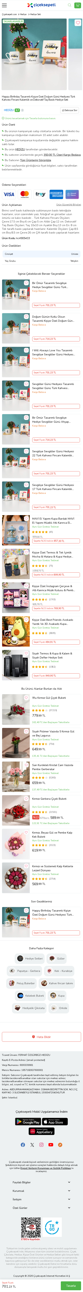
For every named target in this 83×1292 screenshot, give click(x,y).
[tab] (41, 1182)
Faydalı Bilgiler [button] (22, 1182)
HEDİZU (9, 110)
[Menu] (4, 5)
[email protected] (36, 1060)
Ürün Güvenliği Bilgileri (68, 204)
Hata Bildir (43, 1037)
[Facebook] (23, 1144)
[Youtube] (50, 1144)
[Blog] (60, 1144)
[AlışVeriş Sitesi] (77, 5)
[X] (32, 1144)
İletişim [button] (17, 1199)
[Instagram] (41, 1144)
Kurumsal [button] (18, 1191)
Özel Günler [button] (20, 1208)
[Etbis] (31, 1229)
